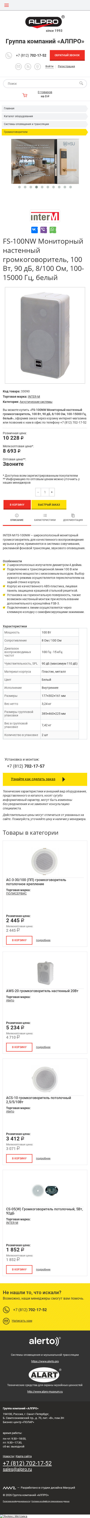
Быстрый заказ (49, 504)
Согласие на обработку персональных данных (50, 1501)
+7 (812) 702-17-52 (27, 1463)
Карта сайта (24, 1456)
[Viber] (43, 230)
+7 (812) (31, 55)
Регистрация (66, 66)
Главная (9, 108)
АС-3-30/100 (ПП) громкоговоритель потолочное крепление (36, 882)
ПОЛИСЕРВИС (16, 893)
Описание (16, 520)
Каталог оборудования (18, 116)
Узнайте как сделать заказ (33, 779)
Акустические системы (36, 402)
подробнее (43, 940)
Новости (8, 1456)
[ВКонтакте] (34, 230)
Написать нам (22, 1320)
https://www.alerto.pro (45, 1361)
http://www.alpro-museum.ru (45, 1391)
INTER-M (34, 396)
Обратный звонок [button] (67, 55)
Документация (73, 520)
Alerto (10, 1000)
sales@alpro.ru (17, 1469)
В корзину (17, 504)
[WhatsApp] (53, 230)
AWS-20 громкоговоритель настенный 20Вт (42, 991)
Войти (49, 66)
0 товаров (45, 92)
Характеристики (45, 520)
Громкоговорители (16, 131)
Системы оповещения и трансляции (26, 124)
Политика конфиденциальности (16, 1501)
